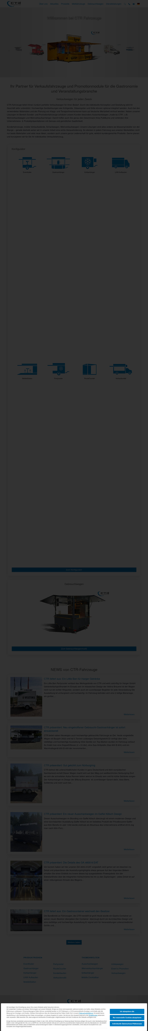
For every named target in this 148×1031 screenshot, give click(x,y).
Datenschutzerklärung (86, 1013)
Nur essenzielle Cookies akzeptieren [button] (127, 1017)
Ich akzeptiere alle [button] (127, 1011)
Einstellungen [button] (93, 1015)
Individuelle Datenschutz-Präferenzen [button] (127, 1023)
